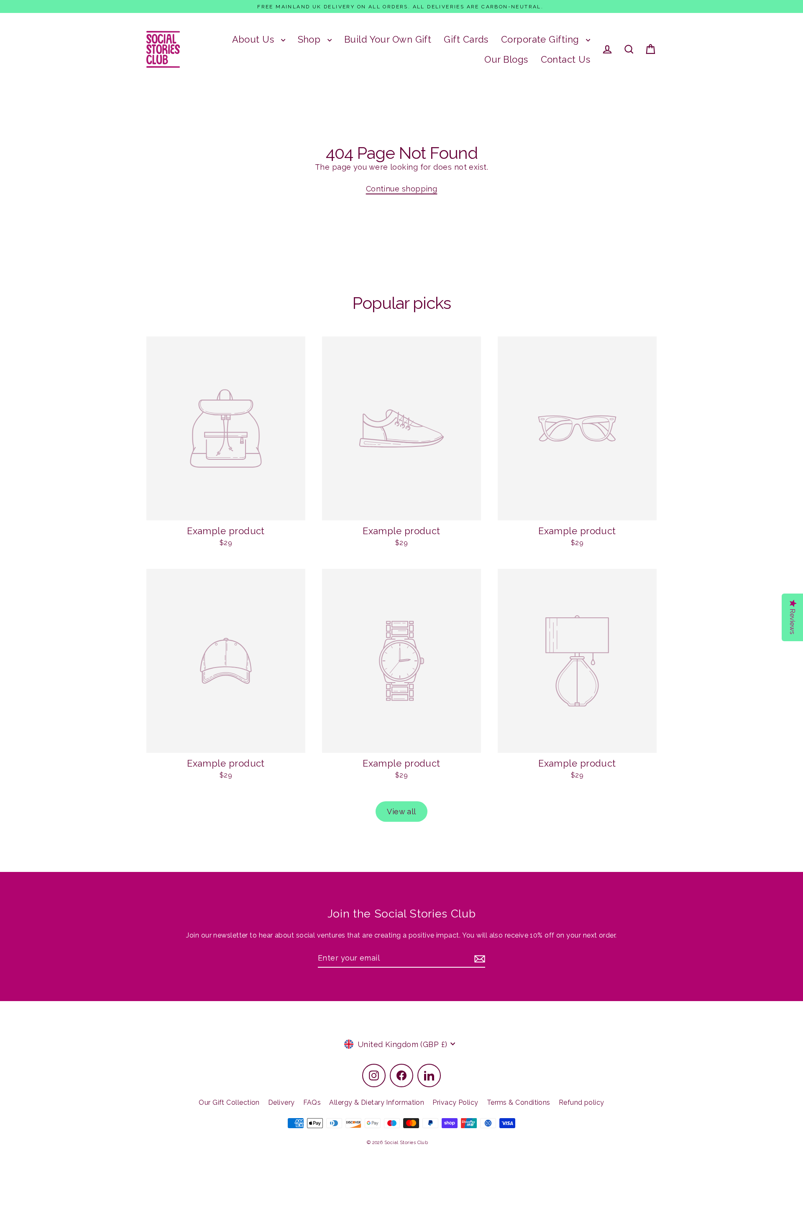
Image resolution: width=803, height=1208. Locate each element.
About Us (254, 39)
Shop (310, 39)
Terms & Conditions (518, 1102)
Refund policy (581, 1102)
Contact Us (566, 59)
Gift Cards (466, 39)
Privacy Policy (455, 1102)
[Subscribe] (478, 958)
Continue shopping (401, 188)
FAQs (312, 1102)
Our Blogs (506, 59)
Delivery (281, 1102)
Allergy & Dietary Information (376, 1102)
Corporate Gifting (541, 39)
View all (401, 811)
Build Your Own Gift (388, 39)
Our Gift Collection (229, 1102)
